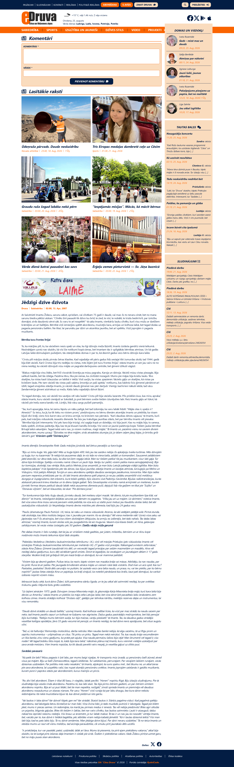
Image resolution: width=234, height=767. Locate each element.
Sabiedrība (30, 30)
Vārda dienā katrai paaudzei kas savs (49, 266)
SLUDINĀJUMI (43, 4)
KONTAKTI (58, 4)
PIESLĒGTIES (198, 4)
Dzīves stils (115, 30)
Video (135, 30)
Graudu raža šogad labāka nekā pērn (48, 206)
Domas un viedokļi (188, 30)
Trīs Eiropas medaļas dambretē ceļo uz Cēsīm (126, 146)
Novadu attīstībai (29, 150)
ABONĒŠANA (110, 4)
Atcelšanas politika (134, 756)
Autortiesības (155, 756)
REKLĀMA (71, 4)
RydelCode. (153, 762)
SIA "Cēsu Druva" (107, 762)
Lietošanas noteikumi (62, 756)
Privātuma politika (87, 756)
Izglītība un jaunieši (81, 30)
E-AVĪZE (127, 4)
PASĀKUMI (28, 4)
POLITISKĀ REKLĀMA (89, 4)
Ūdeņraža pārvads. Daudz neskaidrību (49, 146)
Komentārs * (30, 46)
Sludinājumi (187, 261)
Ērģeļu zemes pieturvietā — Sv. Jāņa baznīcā (125, 266)
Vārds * (27, 67)
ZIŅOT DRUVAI (144, 4)
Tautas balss (186, 127)
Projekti (155, 30)
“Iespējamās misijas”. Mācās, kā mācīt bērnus (126, 206)
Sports (51, 30)
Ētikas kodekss (175, 756)
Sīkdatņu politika (111, 756)
